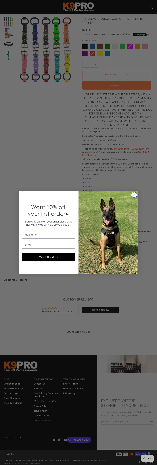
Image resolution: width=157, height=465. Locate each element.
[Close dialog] (134, 195)
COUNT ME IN (49, 257)
